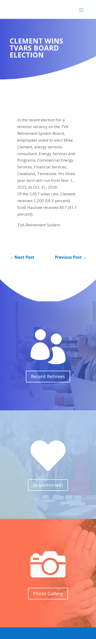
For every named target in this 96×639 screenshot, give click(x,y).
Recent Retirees (48, 376)
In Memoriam (48, 485)
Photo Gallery (48, 593)
